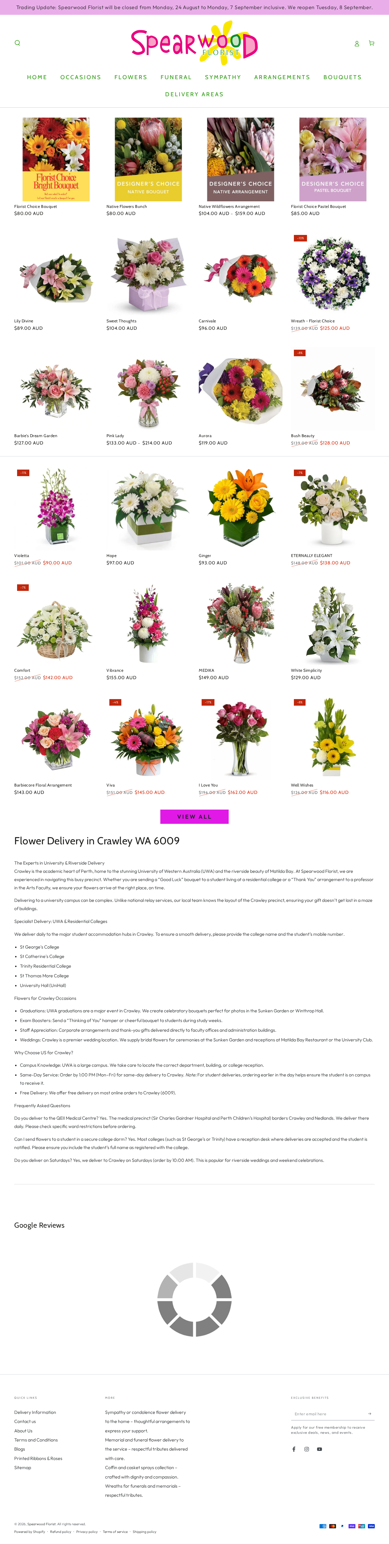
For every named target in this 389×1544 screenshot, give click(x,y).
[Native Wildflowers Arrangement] (240, 159)
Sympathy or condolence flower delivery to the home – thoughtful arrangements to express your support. (147, 1421)
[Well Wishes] (333, 738)
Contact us (25, 1421)
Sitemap (22, 1467)
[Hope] (148, 508)
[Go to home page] (194, 43)
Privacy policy (87, 1531)
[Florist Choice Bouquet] (56, 159)
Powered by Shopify (29, 1531)
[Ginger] (240, 508)
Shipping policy (144, 1531)
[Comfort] (56, 623)
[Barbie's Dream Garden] (56, 389)
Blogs (19, 1449)
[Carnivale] (240, 274)
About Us (23, 1431)
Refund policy (60, 1531)
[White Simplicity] (333, 623)
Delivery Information (35, 1412)
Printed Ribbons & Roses (38, 1458)
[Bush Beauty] (333, 389)
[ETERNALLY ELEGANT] (333, 508)
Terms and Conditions (36, 1440)
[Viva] (148, 738)
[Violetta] (56, 508)
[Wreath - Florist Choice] (333, 274)
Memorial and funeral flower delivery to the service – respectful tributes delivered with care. (146, 1449)
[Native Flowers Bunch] (148, 159)
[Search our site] (17, 43)
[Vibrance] (148, 623)
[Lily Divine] (56, 274)
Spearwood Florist (41, 1524)
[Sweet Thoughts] (148, 274)
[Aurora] (240, 389)
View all (194, 816)
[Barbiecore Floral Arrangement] (56, 738)
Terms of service (115, 1531)
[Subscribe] (371, 1414)
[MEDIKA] (240, 623)
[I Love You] (240, 738)
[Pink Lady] (148, 389)
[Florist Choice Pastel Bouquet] (333, 159)
